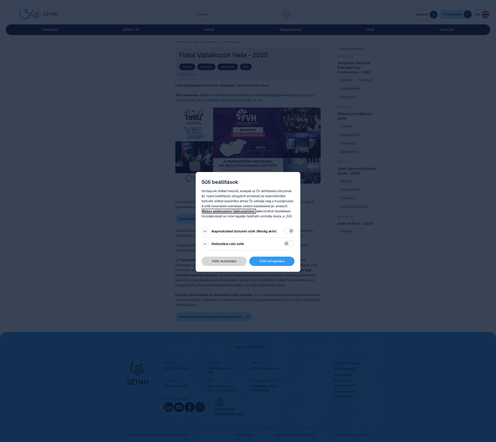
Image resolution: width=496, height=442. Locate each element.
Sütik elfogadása (271, 261)
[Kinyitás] (205, 231)
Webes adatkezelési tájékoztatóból (228, 211)
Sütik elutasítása (224, 261)
